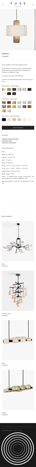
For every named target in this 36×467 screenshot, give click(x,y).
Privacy (20, 430)
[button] (18, 86)
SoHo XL (4, 412)
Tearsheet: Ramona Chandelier (10, 139)
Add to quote (18, 127)
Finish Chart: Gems (7, 140)
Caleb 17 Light (6, 313)
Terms (15, 430)
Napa (3, 264)
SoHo (3, 363)
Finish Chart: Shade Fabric (9, 142)
